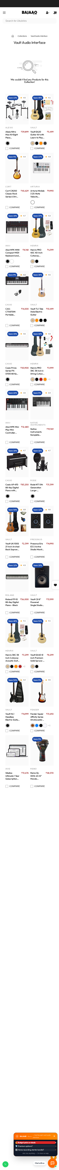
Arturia (35, 187)
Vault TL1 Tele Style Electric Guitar (36, 311)
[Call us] (5, 1164)
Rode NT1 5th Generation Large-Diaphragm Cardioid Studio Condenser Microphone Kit (36, 487)
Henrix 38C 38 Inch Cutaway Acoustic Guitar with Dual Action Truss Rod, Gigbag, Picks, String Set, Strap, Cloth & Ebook (12, 658)
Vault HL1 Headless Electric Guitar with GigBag (12, 717)
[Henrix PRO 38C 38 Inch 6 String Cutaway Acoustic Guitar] (42, 345)
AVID (7, 769)
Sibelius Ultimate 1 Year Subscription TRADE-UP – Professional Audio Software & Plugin (12, 776)
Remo (33, 769)
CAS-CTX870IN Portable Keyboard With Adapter (11, 311)
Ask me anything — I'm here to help (36, 1153)
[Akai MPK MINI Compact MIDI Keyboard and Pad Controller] (17, 227)
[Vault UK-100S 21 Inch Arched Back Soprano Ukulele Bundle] (17, 521)
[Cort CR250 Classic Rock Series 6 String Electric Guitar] (17, 168)
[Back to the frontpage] (12, 36)
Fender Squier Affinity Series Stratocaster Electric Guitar (37, 717)
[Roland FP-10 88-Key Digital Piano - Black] (17, 576)
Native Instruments (38, 424)
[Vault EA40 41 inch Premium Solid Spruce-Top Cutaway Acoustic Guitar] (42, 632)
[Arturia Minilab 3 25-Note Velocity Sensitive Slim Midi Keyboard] (42, 168)
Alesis (9, 128)
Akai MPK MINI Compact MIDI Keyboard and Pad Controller (12, 252)
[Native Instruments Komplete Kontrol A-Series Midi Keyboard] (42, 404)
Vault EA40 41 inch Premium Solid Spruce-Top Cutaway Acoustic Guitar (37, 658)
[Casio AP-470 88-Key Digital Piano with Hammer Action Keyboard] (17, 462)
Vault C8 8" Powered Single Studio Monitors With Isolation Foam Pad (37, 602)
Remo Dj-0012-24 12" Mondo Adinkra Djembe (36, 776)
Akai (7, 246)
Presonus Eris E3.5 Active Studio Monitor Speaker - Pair (37, 546)
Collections (22, 36)
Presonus (36, 539)
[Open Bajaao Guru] (52, 1163)
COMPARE (14, 148)
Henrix (34, 246)
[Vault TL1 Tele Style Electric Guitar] (42, 286)
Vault (33, 128)
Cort (8, 187)
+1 (49, 379)
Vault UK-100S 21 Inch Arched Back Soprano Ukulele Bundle (12, 546)
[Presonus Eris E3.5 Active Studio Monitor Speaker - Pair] (42, 521)
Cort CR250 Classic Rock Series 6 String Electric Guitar (12, 193)
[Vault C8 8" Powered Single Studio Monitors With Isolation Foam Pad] (42, 576)
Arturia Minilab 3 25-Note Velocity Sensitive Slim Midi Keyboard (37, 193)
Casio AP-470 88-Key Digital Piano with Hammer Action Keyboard (12, 487)
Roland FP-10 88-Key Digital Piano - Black (12, 602)
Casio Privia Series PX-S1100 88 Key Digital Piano (11, 371)
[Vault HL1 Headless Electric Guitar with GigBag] (17, 691)
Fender (34, 710)
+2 (24, 666)
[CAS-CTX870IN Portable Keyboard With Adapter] (17, 286)
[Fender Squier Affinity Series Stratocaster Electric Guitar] (42, 691)
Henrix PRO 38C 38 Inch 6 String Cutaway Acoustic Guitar (37, 371)
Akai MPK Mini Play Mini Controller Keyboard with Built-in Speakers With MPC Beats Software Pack (12, 430)
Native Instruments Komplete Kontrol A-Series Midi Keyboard (36, 432)
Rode (33, 480)
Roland (9, 595)
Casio (8, 305)
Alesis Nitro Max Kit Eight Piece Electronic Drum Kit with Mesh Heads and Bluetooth (12, 134)
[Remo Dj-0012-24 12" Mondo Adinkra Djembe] (42, 750)
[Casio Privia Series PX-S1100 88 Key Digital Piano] (17, 345)
